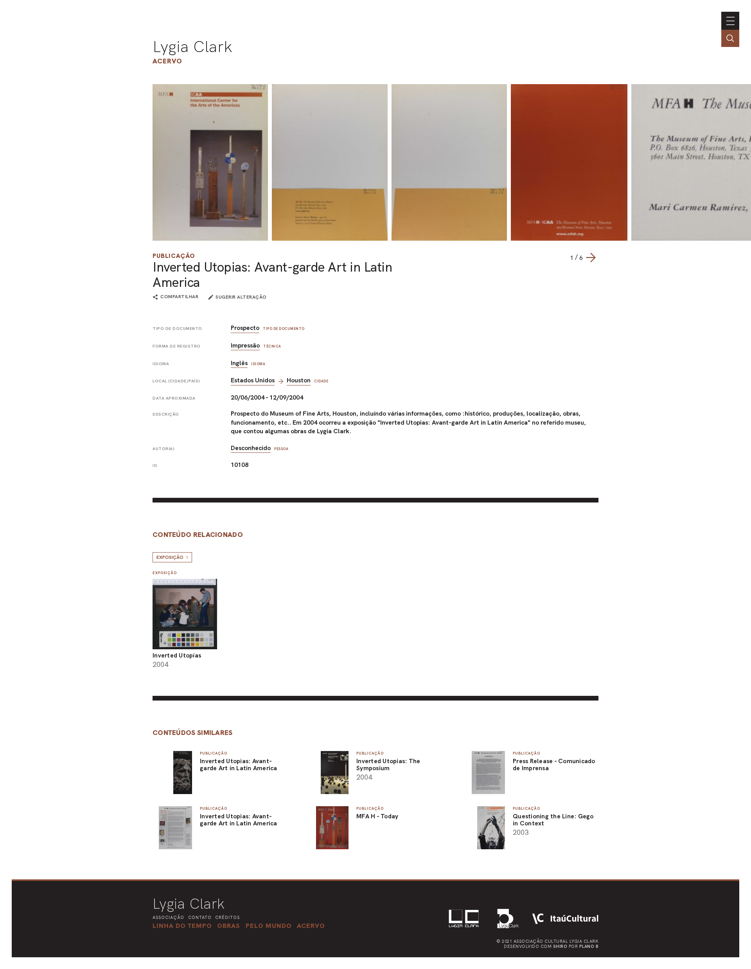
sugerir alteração (241, 297)
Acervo (167, 60)
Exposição (172, 557)
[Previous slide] (562, 257)
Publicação (174, 256)
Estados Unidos (253, 380)
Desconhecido (251, 448)
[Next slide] (590, 257)
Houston (299, 380)
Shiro (560, 946)
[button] (269, 925)
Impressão (245, 345)
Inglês (239, 363)
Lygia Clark (192, 46)
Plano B (589, 946)
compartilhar (179, 297)
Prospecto (245, 328)
